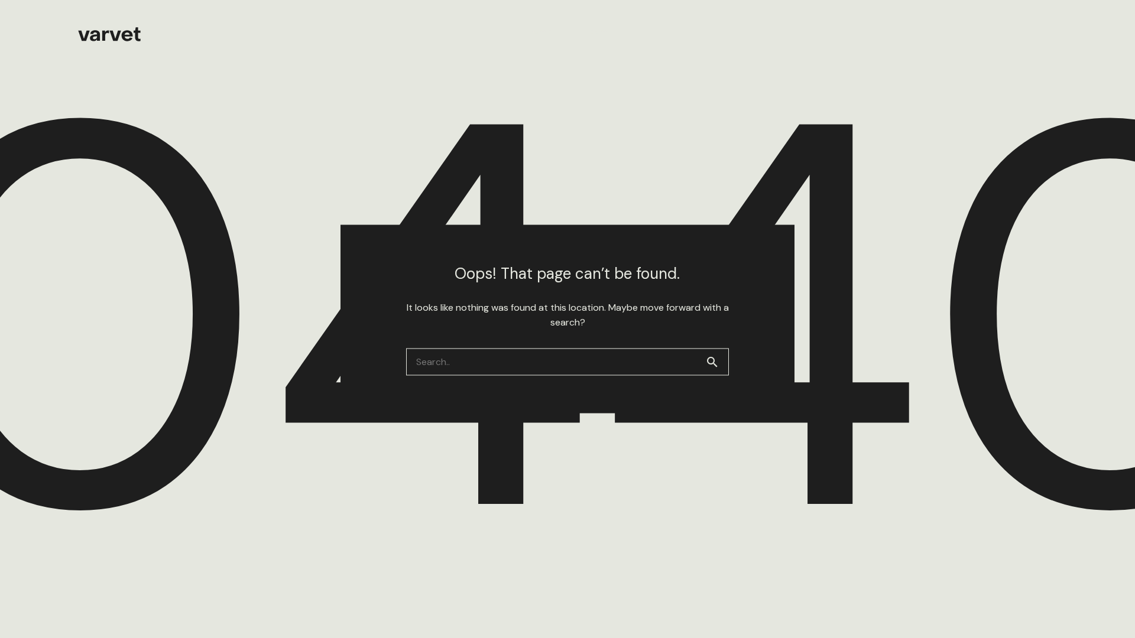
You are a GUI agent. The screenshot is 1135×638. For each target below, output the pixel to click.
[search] (717, 362)
